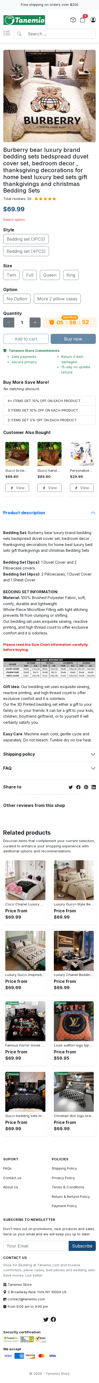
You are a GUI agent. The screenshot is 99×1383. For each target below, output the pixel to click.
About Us (10, 1187)
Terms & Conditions (68, 1187)
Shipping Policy (64, 1168)
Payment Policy (64, 1206)
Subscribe (82, 1246)
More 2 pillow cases (57, 298)
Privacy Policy (63, 1178)
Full (29, 275)
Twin (11, 275)
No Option (17, 298)
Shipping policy (19, 754)
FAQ (7, 768)
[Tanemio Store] (24, 20)
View (20, 487)
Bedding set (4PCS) (26, 251)
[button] (8, 34)
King (71, 275)
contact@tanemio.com (26, 1299)
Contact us (12, 1178)
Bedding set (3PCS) (26, 239)
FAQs (7, 1168)
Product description (24, 512)
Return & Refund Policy (71, 1196)
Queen (49, 275)
